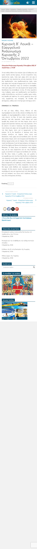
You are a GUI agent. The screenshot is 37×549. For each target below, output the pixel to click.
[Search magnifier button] (34, 267)
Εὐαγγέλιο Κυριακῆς (7, 40)
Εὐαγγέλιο (10, 183)
